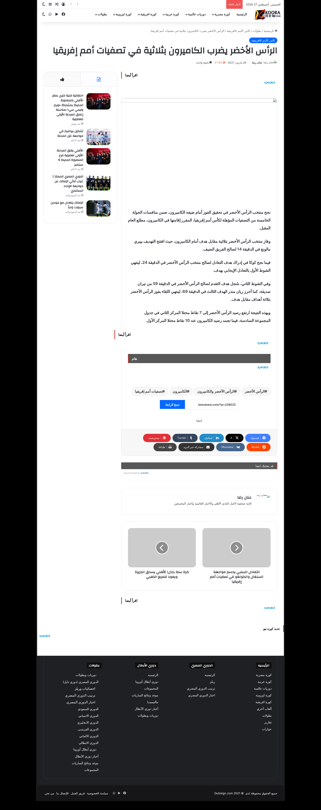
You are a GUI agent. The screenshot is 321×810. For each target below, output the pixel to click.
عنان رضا (257, 62)
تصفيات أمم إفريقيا (148, 391)
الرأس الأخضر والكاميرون (216, 391)
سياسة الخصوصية (97, 793)
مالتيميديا (152, 702)
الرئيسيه (210, 675)
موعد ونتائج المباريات (145, 695)
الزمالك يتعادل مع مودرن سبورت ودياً (67, 205)
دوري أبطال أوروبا (146, 681)
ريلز (212, 681)
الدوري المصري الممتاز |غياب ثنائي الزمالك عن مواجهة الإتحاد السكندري (68, 184)
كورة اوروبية (124, 14)
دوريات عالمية (197, 14)
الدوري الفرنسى (88, 729)
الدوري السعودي (88, 709)
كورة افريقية (148, 14)
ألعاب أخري (264, 708)
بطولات (102, 14)
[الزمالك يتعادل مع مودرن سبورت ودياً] (98, 208)
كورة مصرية (222, 14)
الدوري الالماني (88, 736)
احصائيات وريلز (85, 688)
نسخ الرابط (172, 404)
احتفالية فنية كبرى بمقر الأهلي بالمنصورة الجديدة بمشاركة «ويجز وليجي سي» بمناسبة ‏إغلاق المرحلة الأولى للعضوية (67, 107)
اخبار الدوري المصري (201, 695)
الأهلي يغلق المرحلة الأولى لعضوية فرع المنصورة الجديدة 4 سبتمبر (70, 158)
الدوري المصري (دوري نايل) (80, 682)
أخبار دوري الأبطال (146, 708)
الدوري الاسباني (88, 715)
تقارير (268, 722)
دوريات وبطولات (148, 715)
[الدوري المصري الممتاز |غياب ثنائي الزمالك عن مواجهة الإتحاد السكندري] (98, 182)
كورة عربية (172, 14)
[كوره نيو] (267, 14)
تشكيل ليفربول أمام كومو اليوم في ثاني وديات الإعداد (191, 4)
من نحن (49, 793)
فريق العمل (78, 793)
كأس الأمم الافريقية (238, 31)
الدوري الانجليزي (87, 722)
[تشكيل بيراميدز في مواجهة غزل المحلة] (98, 137)
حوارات (267, 729)
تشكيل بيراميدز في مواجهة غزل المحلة (70, 133)
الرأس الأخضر (255, 391)
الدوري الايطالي (88, 743)
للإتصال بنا (62, 793)
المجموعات (151, 688)
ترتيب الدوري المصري (201, 688)
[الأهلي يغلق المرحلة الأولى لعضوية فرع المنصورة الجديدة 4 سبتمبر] (98, 156)
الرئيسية (241, 14)
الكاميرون (180, 391)
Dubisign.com (223, 793)
